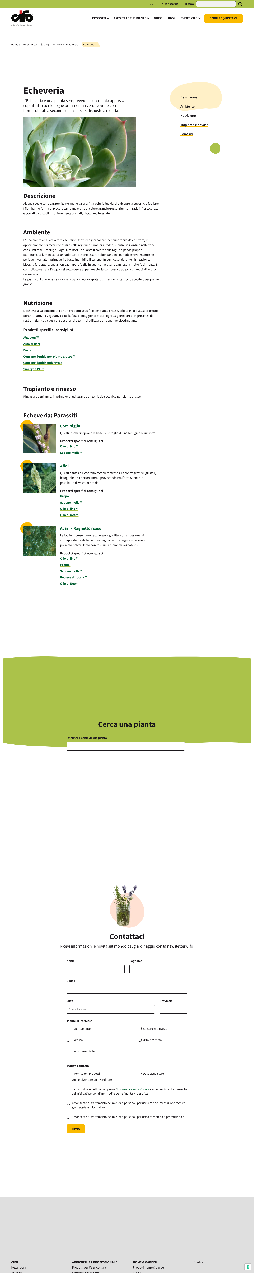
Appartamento (81, 1029)
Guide (158, 18)
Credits (198, 1263)
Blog (171, 18)
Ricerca (189, 4)
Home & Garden (20, 45)
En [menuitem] (151, 4)
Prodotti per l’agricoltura (89, 1267)
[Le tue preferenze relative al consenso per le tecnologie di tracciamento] (248, 1267)
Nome (70, 961)
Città (70, 1001)
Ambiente (187, 106)
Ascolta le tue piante (43, 45)
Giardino (77, 1040)
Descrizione (188, 97)
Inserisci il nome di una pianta (87, 738)
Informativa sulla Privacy (133, 1089)
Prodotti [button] (99, 18)
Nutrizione (188, 115)
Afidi (64, 466)
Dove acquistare (153, 1074)
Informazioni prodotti (86, 1074)
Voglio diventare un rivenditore (92, 1080)
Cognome (135, 961)
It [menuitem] (147, 4)
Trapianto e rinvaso (194, 124)
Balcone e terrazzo (155, 1029)
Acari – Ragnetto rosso (80, 528)
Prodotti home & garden (149, 1267)
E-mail (71, 981)
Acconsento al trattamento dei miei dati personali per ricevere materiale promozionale (128, 1117)
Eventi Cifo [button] (189, 18)
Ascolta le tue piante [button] (130, 18)
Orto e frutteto (152, 1040)
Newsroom (18, 1267)
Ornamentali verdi (68, 45)
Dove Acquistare (223, 18)
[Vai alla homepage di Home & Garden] (22, 25)
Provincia (166, 1001)
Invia (76, 1128)
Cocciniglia (70, 426)
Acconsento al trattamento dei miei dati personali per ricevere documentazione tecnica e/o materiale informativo (128, 1105)
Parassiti (186, 134)
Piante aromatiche (84, 1051)
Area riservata (170, 4)
